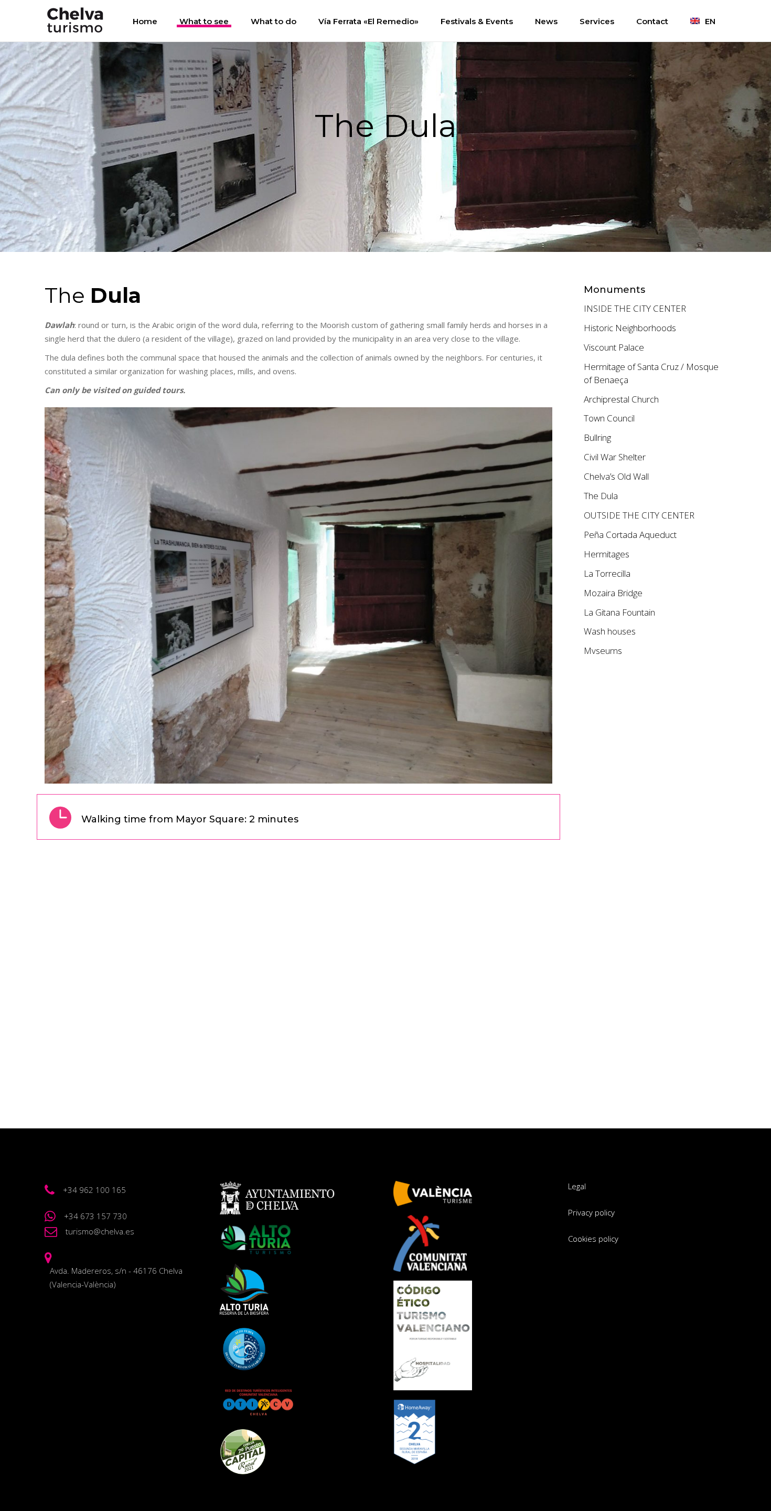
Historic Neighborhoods (630, 328)
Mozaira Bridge (613, 593)
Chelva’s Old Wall (616, 476)
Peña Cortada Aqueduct (630, 535)
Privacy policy (591, 1212)
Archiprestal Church (621, 399)
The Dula (601, 496)
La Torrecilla (607, 573)
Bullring (597, 437)
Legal (577, 1186)
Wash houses (610, 631)
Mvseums (603, 650)
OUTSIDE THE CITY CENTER (639, 515)
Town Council (609, 418)
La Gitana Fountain (619, 612)
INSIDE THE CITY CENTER (635, 308)
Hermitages (606, 554)
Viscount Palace (614, 347)
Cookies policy (593, 1238)
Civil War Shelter (615, 457)
